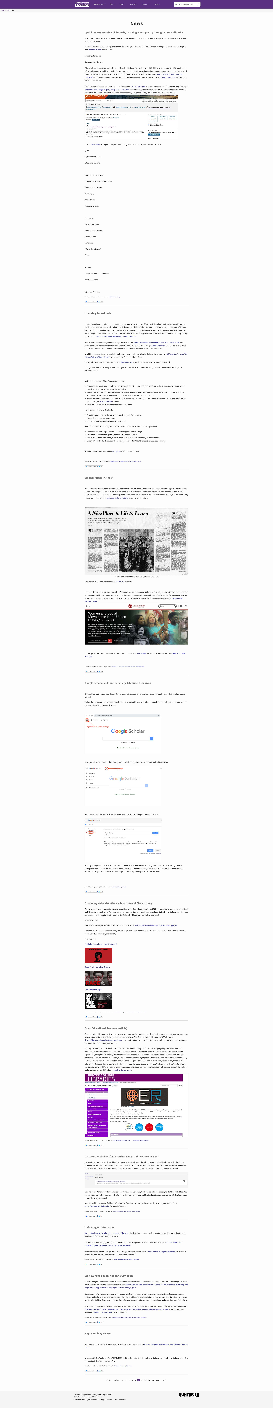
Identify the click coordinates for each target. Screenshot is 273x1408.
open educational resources (124, 1140)
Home (3, 10)
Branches (99, 4)
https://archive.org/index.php (97, 1206)
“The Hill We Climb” (168, 77)
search (124, 887)
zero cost (146, 1140)
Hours (157, 4)
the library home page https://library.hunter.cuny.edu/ (107, 89)
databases (112, 297)
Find (111, 4)
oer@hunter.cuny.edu (122, 1070)
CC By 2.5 (116, 451)
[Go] (198, 4)
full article (120, 581)
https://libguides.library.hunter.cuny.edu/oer (103, 1040)
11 (149, 1380)
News (13, 10)
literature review (123, 1317)
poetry (118, 297)
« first (108, 1380)
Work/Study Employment (102, 1394)
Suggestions (86, 1394)
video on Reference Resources (108, 336)
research (143, 1317)
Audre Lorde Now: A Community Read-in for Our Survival (156, 342)
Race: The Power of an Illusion (97, 967)
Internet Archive (135, 1211)
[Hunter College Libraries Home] (82, 4)
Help (121, 4)
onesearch (127, 1211)
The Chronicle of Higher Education (161, 1251)
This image (141, 653)
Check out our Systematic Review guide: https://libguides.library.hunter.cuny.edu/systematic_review (126, 1309)
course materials (138, 1140)
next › (158, 1380)
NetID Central (126, 362)
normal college (135, 666)
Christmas (129, 1366)
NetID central (106, 401)
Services (133, 4)
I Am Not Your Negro (93, 989)
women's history (115, 461)
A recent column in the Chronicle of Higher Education (107, 1233)
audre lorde (137, 461)
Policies (77, 1394)
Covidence (115, 1317)
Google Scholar (116, 887)
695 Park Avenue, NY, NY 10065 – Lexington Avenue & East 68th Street (100, 1399)
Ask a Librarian (130, 336)
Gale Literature (138, 86)
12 (153, 1380)
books (114, 1211)
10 (145, 1380)
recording (96, 144)
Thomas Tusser (95, 49)
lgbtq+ (131, 461)
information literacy (120, 1259)
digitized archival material (118, 498)
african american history (131, 1012)
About (145, 4)
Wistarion (117, 1366)
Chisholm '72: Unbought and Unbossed (101, 944)
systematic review (134, 1317)
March (142, 666)
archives (122, 1366)
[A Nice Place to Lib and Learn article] (136, 540)
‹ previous (116, 1380)
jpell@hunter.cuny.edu (102, 1312)
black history (125, 461)
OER (114, 1140)
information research (132, 1259)
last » (164, 1380)
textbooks (120, 1211)
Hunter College (126, 666)
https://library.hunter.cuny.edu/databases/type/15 (156, 925)
